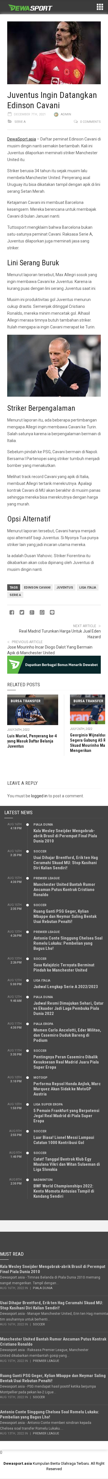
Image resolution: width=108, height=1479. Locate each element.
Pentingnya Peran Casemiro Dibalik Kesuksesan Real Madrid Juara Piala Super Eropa (66, 1062)
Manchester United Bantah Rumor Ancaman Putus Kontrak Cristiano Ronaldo (64, 889)
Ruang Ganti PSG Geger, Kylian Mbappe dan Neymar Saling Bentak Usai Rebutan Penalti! (64, 916)
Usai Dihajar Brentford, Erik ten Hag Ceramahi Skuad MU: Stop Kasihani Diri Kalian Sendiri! (65, 862)
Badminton (42, 1180)
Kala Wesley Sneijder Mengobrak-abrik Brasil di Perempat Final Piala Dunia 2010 (65, 836)
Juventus (64, 587)
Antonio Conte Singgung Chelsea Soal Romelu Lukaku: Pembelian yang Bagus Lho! (68, 943)
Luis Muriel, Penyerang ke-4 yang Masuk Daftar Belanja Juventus (32, 741)
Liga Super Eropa (48, 1104)
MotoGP (40, 1077)
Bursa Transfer (25, 701)
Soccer (39, 851)
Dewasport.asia (17, 1463)
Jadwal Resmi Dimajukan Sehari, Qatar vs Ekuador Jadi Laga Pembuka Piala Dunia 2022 (68, 1008)
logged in (39, 796)
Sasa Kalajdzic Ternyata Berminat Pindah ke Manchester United (63, 967)
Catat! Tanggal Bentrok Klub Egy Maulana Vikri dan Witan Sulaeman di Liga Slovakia (66, 1164)
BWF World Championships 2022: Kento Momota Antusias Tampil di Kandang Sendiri (63, 1191)
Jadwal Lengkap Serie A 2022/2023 (65, 986)
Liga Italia (87, 587)
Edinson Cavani (37, 587)
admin (66, 114)
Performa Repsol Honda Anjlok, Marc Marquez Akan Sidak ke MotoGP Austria (67, 1089)
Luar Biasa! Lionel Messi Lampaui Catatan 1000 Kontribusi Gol (63, 1140)
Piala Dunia (43, 824)
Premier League (46, 878)
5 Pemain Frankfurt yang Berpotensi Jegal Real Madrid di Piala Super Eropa (66, 1115)
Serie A (20, 122)
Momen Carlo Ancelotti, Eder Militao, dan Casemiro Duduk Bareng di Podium (67, 1035)
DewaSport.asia (21, 139)
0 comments (90, 122)
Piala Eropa (43, 1024)
